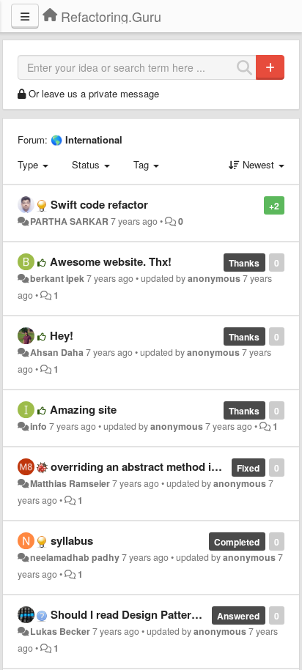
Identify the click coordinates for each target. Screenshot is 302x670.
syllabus (72, 540)
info (38, 426)
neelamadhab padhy (74, 557)
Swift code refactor (99, 204)
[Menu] (25, 16)
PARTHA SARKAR (69, 221)
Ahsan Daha (57, 352)
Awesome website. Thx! (111, 261)
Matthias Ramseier (70, 483)
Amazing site (83, 409)
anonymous (214, 278)
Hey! (61, 335)
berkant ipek (57, 278)
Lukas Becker (60, 631)
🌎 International (86, 139)
